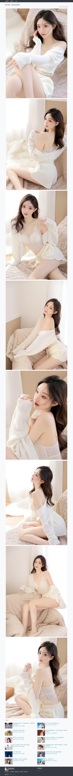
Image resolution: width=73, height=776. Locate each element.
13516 (21, 725)
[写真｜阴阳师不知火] (41, 761)
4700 (21, 753)
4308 (21, 760)
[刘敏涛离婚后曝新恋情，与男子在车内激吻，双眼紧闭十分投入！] (41, 732)
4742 (54, 747)
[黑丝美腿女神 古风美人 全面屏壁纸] (8, 761)
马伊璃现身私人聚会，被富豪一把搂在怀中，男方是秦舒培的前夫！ (56, 745)
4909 (21, 746)
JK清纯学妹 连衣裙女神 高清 (19, 730)
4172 (54, 760)
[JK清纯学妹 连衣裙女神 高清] (8, 732)
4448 (54, 753)
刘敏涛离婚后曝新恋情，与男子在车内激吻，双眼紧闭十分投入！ (56, 731)
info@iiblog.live (12, 774)
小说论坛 (39, 770)
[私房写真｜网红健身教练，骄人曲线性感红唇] (41, 739)
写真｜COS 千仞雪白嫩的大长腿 (52, 723)
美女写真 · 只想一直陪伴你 (18, 737)
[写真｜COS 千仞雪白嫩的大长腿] (41, 725)
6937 (54, 724)
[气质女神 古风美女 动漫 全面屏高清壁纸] (41, 754)
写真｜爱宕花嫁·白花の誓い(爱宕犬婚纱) (21, 744)
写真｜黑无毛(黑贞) (17, 751)
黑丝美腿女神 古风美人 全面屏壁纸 (20, 759)
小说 (16, 1)
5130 (54, 739)
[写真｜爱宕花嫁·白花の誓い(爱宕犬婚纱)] (8, 747)
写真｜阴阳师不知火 (49, 759)
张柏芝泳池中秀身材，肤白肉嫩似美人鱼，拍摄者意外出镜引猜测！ (24, 724)
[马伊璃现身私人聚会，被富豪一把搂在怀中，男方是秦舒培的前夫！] (41, 747)
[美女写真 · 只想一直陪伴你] (8, 739)
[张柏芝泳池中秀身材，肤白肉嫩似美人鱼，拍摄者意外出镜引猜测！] (8, 725)
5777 (21, 739)
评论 (7, 720)
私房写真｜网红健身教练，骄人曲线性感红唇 (54, 737)
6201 (54, 733)
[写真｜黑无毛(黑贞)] (8, 754)
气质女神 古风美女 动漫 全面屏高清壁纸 (53, 751)
